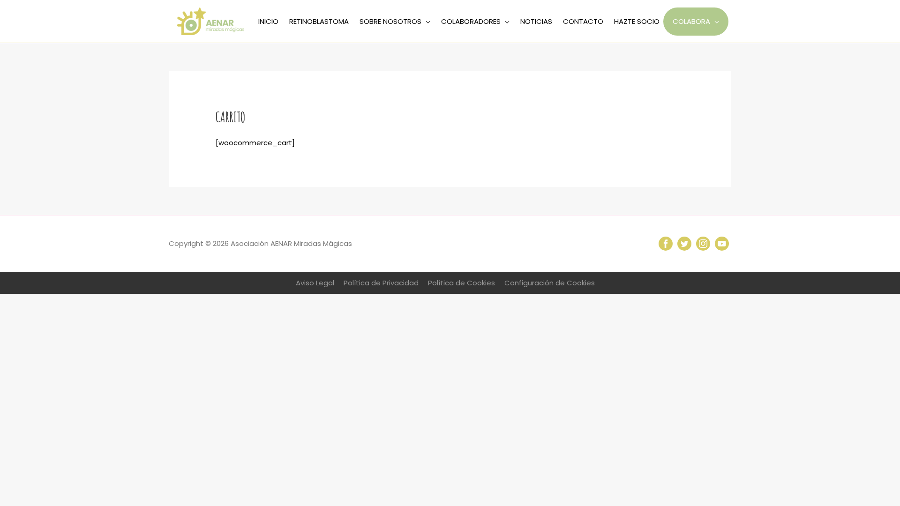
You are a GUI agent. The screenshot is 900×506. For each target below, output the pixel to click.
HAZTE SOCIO (637, 21)
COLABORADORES (471, 21)
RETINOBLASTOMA (319, 21)
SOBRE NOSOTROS (390, 21)
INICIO (268, 21)
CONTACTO (583, 21)
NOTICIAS (536, 21)
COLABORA (691, 21)
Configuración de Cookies (549, 283)
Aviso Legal (315, 283)
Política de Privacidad (381, 283)
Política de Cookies (461, 283)
